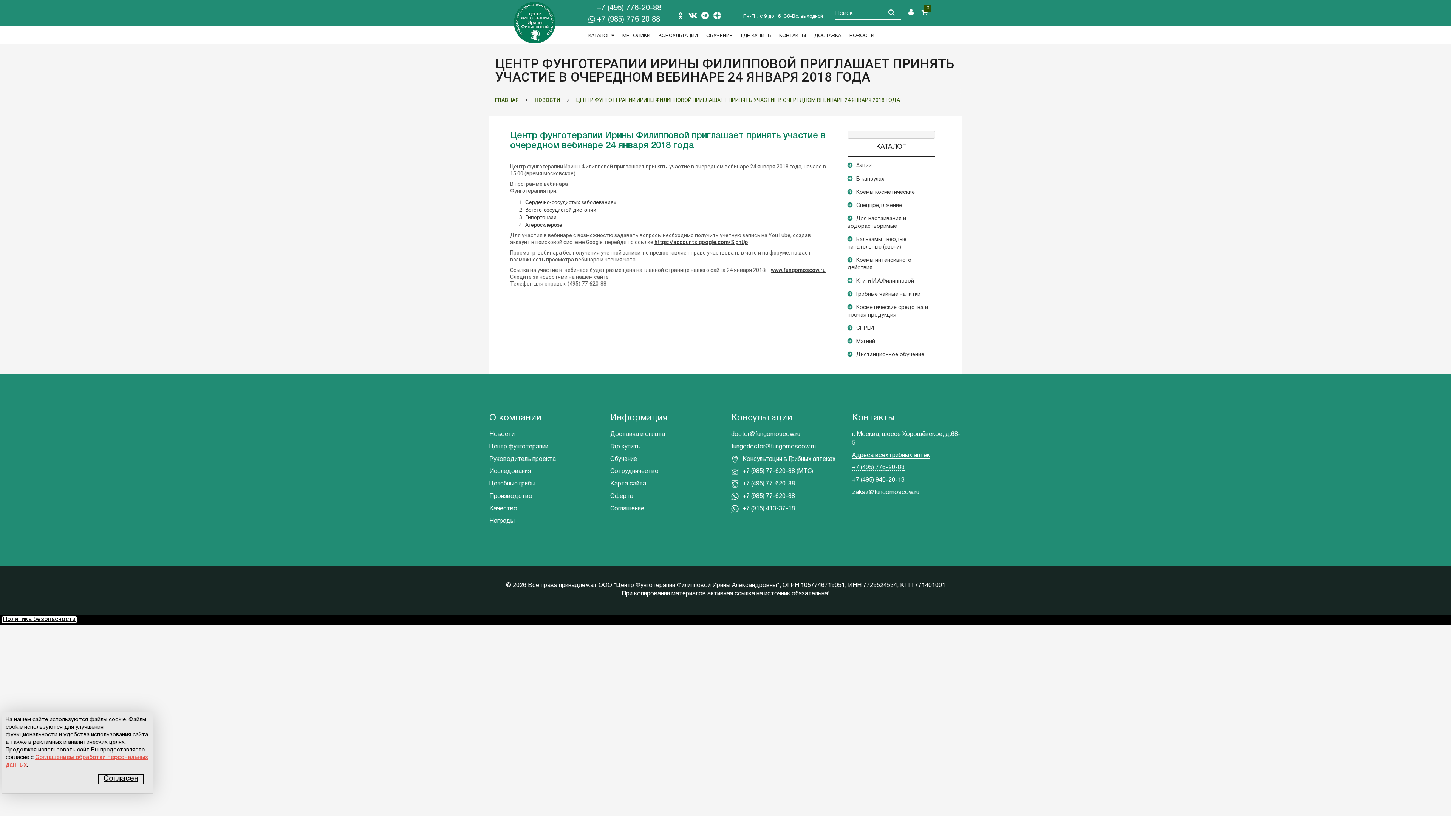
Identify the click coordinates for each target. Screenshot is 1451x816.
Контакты (792, 36)
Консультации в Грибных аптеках (789, 459)
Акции (864, 166)
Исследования (510, 471)
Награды (502, 521)
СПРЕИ (865, 328)
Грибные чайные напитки (888, 294)
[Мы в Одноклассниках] (680, 15)
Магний (865, 341)
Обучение (719, 36)
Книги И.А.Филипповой (885, 281)
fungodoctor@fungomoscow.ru (773, 447)
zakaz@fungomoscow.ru (885, 492)
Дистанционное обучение (890, 354)
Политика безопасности (39, 619)
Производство (510, 496)
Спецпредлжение (879, 205)
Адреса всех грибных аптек (891, 455)
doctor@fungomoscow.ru (765, 434)
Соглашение (627, 509)
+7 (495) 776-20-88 (629, 8)
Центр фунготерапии (518, 447)
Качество (503, 509)
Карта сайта (628, 484)
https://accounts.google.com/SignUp (701, 242)
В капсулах (870, 179)
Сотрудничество (634, 471)
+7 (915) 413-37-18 (769, 509)
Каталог (599, 36)
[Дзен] (717, 15)
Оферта (621, 496)
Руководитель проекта (522, 459)
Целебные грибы (512, 484)
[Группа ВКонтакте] (693, 15)
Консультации (678, 36)
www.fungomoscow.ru (798, 270)
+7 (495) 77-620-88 (769, 484)
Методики (636, 36)
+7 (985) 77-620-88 (769, 471)
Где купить (756, 36)
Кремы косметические (885, 192)
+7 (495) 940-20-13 (878, 480)
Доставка (827, 36)
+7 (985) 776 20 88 (628, 19)
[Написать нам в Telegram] (705, 15)
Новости (861, 36)
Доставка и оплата (637, 434)
